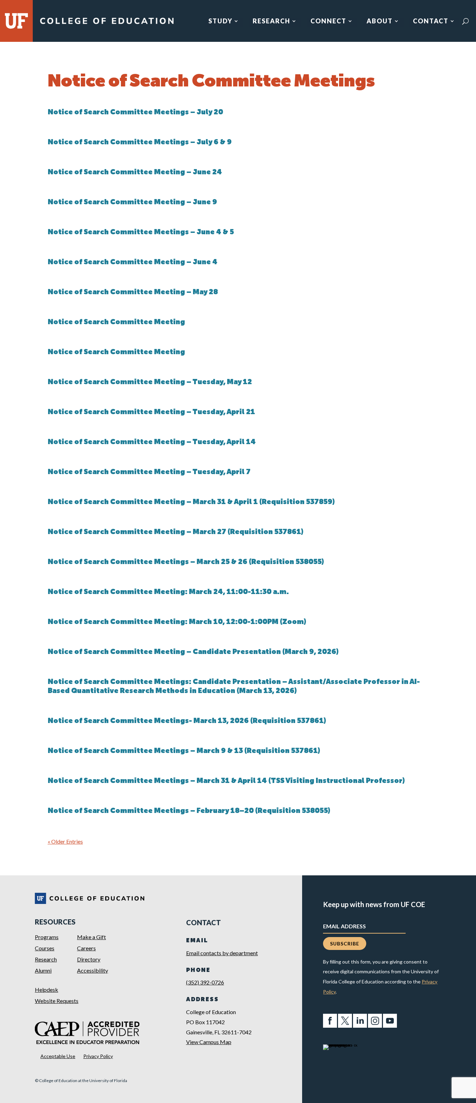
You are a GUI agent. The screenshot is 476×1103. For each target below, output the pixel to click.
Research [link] (271, 21)
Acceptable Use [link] (57, 1056)
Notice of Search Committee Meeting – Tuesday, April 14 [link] (152, 442)
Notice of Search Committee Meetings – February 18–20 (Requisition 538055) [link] (189, 811)
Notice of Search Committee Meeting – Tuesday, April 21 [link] (151, 412)
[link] (107, 24)
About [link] (380, 21)
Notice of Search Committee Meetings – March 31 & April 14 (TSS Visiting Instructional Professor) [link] (226, 781)
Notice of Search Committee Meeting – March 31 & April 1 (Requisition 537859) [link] (191, 502)
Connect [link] (328, 21)
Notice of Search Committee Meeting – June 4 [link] (132, 262)
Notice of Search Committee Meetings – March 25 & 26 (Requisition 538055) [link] (186, 562)
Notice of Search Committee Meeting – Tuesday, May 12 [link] (150, 382)
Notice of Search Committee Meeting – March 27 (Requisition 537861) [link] (176, 532)
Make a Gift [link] (91, 937)
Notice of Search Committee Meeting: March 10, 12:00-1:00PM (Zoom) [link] (177, 622)
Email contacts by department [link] (222, 953)
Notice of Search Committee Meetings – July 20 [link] (135, 112)
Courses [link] (44, 948)
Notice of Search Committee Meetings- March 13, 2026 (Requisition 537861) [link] (187, 721)
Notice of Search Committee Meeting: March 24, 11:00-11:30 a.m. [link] (168, 592)
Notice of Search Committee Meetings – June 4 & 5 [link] (141, 232)
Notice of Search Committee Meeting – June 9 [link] (132, 202)
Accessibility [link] (92, 970)
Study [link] (220, 21)
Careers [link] (86, 948)
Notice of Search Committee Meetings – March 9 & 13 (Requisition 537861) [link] (184, 751)
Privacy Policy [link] (98, 1056)
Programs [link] (47, 937)
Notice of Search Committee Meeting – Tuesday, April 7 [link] (149, 472)
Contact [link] (430, 21)
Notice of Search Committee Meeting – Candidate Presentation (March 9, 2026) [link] (193, 652)
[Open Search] (465, 21)
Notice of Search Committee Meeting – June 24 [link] (135, 172)
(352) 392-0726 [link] (205, 982)
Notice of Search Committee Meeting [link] (116, 322)
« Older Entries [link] (65, 841)
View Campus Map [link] (208, 1042)
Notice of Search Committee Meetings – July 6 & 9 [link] (140, 142)
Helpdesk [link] (46, 989)
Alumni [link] (43, 970)
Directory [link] (88, 959)
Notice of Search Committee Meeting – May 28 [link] (133, 292)
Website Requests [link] (56, 1000)
